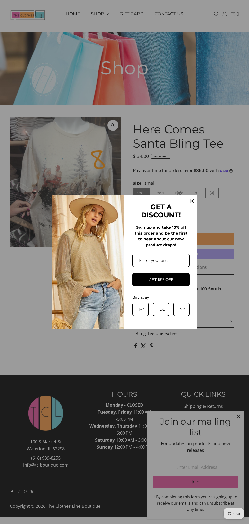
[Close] (191, 201)
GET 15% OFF (161, 279)
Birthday (140, 297)
